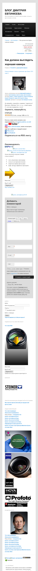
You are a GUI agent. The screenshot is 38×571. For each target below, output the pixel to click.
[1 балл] (5, 115)
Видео (23, 35)
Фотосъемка (21, 24)
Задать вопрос (18, 28)
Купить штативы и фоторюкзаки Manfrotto (16, 425)
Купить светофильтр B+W (11, 416)
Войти (7, 315)
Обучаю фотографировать (12, 412)
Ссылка (9, 221)
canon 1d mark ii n (18, 96)
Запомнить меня (11, 310)
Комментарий (11, 218)
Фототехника (8, 28)
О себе (13, 24)
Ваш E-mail (8, 183)
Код (20, 218)
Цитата (25, 218)
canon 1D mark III (28, 96)
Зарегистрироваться (10, 317)
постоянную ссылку (26, 99)
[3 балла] (8, 115)
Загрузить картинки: (12, 282)
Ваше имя (7, 180)
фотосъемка (20, 95)
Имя (11, 246)
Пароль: (7, 308)
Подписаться (9, 185)
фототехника (27, 95)
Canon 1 (11, 96)
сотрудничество (17, 414)
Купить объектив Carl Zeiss (12, 420)
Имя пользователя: (10, 305)
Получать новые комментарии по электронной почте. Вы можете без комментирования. (18, 271)
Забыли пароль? (20, 317)
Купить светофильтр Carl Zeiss (13, 422)
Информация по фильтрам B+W (13, 423)
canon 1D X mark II (19, 98)
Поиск (22, 31)
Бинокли (16, 31)
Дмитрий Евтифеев (22, 68)
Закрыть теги (16, 221)
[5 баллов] (11, 115)
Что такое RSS (8, 325)
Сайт (9, 264)
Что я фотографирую (10, 411)
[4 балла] (10, 115)
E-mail (11, 255)
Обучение (26, 28)
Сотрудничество (9, 35)
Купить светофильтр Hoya (12, 418)
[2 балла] (7, 115)
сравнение (7, 99)
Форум (17, 35)
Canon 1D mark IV (9, 98)
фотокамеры (14, 40)
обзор (25, 98)
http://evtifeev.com (9, 187)
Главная (7, 24)
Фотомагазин (8, 31)
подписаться (14, 273)
